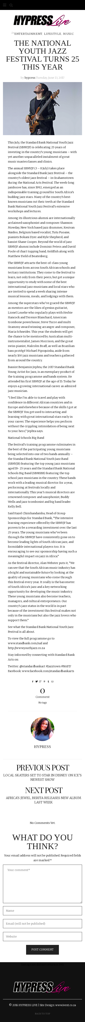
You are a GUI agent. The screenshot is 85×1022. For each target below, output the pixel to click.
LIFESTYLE (52, 34)
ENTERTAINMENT (28, 34)
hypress (30, 77)
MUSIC (68, 34)
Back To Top (42, 1013)
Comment (43, 692)
